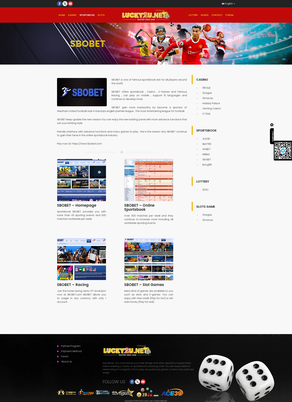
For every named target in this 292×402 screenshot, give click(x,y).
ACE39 (206, 139)
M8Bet (206, 154)
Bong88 (207, 164)
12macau (207, 98)
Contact (217, 15)
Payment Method (71, 351)
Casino (72, 15)
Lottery (193, 15)
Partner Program (70, 346)
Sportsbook (87, 15)
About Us (66, 361)
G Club (206, 113)
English (228, 3)
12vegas (207, 93)
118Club (206, 88)
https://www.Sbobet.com (87, 143)
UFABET (206, 149)
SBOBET (115, 79)
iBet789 (206, 144)
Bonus (205, 15)
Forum (229, 15)
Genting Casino (211, 108)
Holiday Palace (211, 103)
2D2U (205, 189)
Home (62, 15)
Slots (101, 15)
